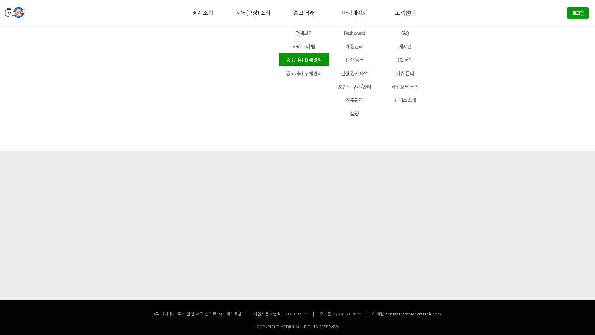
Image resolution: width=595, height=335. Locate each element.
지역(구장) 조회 (253, 12)
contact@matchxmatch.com (413, 314)
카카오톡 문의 (404, 86)
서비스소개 (405, 100)
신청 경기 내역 (354, 73)
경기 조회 (202, 12)
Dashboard (354, 33)
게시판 (405, 46)
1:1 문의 (405, 59)
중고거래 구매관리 (304, 73)
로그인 (578, 13)
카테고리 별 (304, 46)
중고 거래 (304, 12)
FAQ (405, 33)
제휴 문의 (405, 73)
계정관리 (354, 46)
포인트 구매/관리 (354, 86)
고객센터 (405, 12)
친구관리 (354, 100)
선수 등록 (354, 59)
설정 (354, 113)
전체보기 (304, 33)
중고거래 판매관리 (304, 59)
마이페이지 (354, 12)
